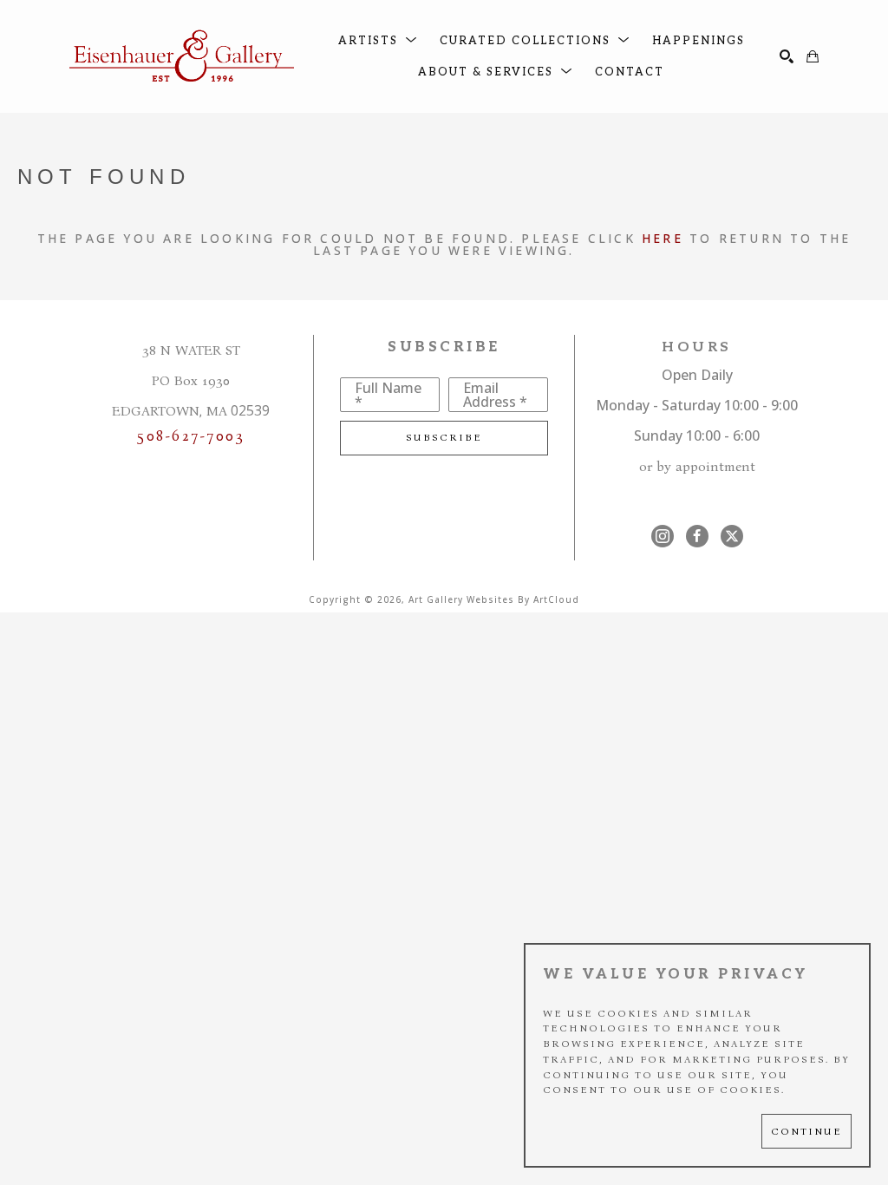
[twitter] (732, 536)
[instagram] (662, 536)
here (662, 238)
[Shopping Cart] (812, 56)
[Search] (786, 56)
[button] (378, 41)
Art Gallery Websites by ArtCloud (493, 599)
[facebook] (697, 536)
